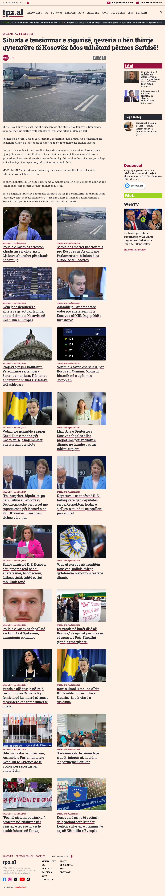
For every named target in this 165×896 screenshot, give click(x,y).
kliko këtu (144, 176)
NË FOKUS (56, 12)
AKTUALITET (34, 12)
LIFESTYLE (93, 12)
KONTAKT (8, 856)
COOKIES (40, 856)
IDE (46, 12)
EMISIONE (141, 12)
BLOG (130, 12)
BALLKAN (70, 12)
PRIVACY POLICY (24, 856)
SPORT (105, 12)
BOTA (81, 12)
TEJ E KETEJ (118, 12)
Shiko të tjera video (135, 249)
